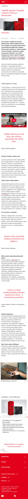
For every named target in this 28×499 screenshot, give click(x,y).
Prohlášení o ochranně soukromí (9, 488)
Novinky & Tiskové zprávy (8, 474)
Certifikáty (4, 477)
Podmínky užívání (14, 486)
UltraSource (4, 193)
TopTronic (14, 260)
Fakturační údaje (5, 486)
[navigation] (25, 2)
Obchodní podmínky (6, 490)
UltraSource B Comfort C (17, 57)
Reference (4, 480)
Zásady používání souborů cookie (9, 491)
